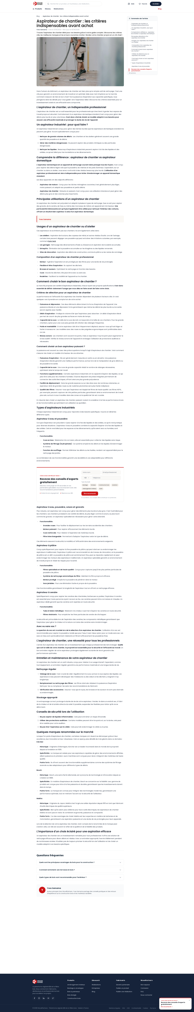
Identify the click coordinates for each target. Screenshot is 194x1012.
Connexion (144, 988)
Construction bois (104, 485)
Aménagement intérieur (89, 488)
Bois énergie (71, 995)
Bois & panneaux (73, 992)
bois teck (52, 241)
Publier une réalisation (124, 992)
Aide (132, 4)
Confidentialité (136, 1008)
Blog (159, 9)
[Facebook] (34, 998)
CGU (123, 1008)
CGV (128, 1008)
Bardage (85, 485)
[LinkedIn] (43, 998)
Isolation (114, 485)
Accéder (156, 4)
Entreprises (96, 988)
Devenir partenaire (123, 985)
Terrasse (93, 485)
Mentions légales (114, 1008)
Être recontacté (90, 494)
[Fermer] (189, 1000)
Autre (100, 488)
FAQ (142, 992)
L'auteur (145, 1008)
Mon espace (145, 985)
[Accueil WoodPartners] (38, 3)
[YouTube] (48, 998)
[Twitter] (53, 998)
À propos (153, 1008)
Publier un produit (122, 988)
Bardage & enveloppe (75, 988)
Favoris (144, 4)
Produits (38, 9)
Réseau (48, 9)
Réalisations (59, 9)
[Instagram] (39, 998)
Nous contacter (146, 995)
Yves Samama (42, 30)
